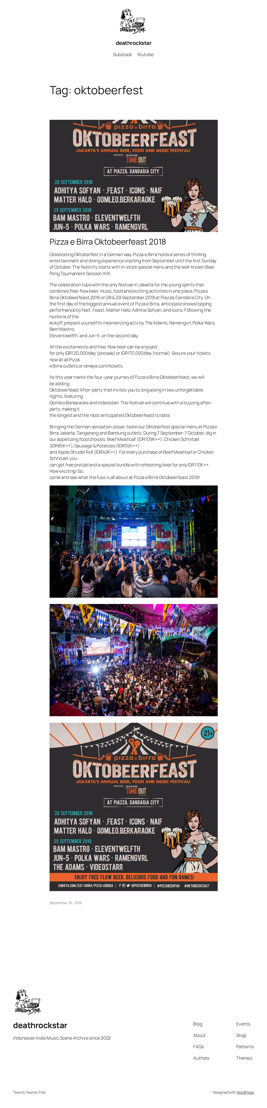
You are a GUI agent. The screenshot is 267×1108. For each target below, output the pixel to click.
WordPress (245, 1092)
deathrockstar (133, 42)
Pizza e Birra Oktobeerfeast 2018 (108, 241)
